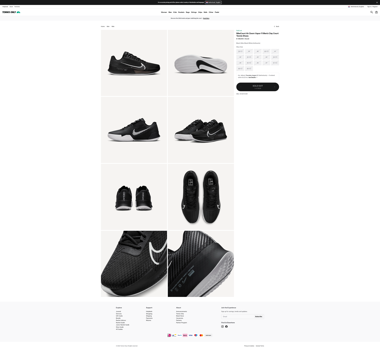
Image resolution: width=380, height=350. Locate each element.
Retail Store (180, 316)
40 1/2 (267, 51)
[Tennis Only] (11, 12)
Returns (148, 320)
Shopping (149, 314)
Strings (194, 12)
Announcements (181, 311)
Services (119, 314)
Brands (118, 318)
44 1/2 (276, 57)
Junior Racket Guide (122, 325)
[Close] (376, 2)
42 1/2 (250, 57)
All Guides (119, 329)
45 (241, 63)
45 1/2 (250, 63)
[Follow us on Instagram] (222, 326)
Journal (118, 311)
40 (259, 51)
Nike (113, 26)
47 (268, 63)
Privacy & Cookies (249, 346)
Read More (206, 18)
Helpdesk (5, 6)
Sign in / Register (372, 6)
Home (103, 26)
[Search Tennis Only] (371, 12)
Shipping (149, 316)
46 (259, 63)
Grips (200, 12)
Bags (188, 12)
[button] (376, 12)
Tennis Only (180, 314)
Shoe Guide (120, 327)
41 (276, 51)
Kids (175, 12)
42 (241, 57)
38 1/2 (241, 51)
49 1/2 (250, 69)
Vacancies (179, 318)
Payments (149, 318)
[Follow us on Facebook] (226, 326)
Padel (217, 12)
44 (268, 57)
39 (250, 51)
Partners (17, 6)
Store (11, 6)
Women (164, 12)
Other (211, 12)
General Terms (260, 346)
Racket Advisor (121, 320)
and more (208, 335)
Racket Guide (120, 323)
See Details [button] (252, 77)
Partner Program (181, 323)
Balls (205, 12)
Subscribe (258, 316)
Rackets (181, 12)
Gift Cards (119, 316)
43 (259, 57)
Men (170, 12)
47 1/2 (276, 63)
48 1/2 (241, 69)
